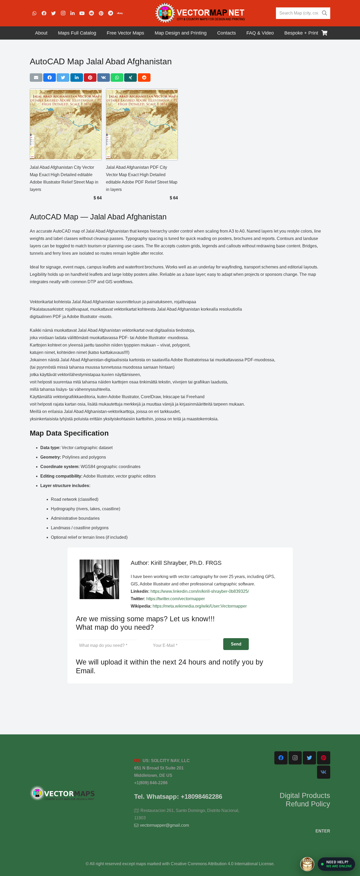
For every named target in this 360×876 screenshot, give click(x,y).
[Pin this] (90, 77)
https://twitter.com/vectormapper (175, 598)
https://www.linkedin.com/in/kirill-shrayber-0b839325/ (199, 591)
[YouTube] (82, 13)
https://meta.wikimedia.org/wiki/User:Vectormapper (200, 606)
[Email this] (36, 77)
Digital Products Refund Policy (305, 799)
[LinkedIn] (72, 13)
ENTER (322, 831)
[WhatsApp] (34, 13)
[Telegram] (110, 13)
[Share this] (49, 77)
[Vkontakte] (323, 772)
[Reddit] (91, 13)
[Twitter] (53, 13)
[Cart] (324, 33)
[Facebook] (44, 13)
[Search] (324, 13)
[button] (336, 864)
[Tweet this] (63, 77)
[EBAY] (120, 13)
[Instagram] (63, 13)
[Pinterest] (101, 13)
